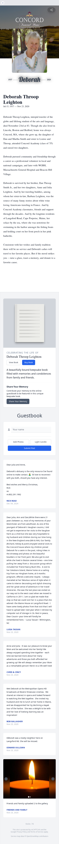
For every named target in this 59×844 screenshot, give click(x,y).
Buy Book (28, 362)
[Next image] (53, 779)
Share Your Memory (18, 401)
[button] (29, 779)
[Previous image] (6, 779)
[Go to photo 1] (28, 797)
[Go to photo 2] (30, 796)
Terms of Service (37, 832)
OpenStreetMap (32, 836)
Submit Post (29, 448)
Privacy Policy (22, 832)
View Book (13, 362)
